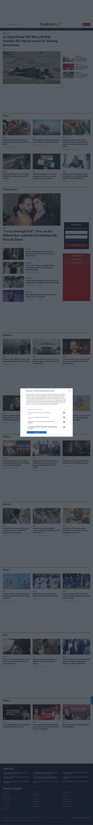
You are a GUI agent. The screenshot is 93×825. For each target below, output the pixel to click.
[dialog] (46, 412)
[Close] (70, 391)
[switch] (63, 412)
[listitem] (46, 409)
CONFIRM (36, 432)
